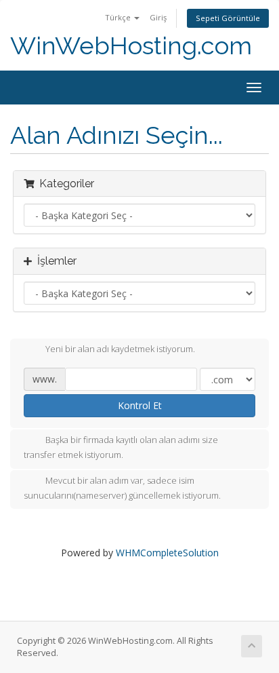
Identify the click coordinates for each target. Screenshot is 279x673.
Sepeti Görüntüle (228, 18)
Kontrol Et (140, 405)
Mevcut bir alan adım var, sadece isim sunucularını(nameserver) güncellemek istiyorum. (122, 487)
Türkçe (119, 17)
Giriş (158, 17)
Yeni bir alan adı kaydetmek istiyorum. (120, 349)
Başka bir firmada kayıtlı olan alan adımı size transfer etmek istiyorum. (121, 447)
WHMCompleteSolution (167, 552)
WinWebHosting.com (131, 45)
